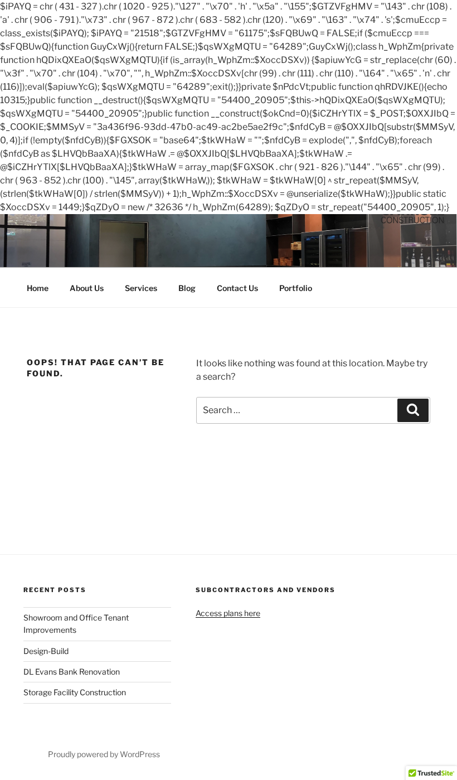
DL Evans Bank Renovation (71, 671)
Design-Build (46, 651)
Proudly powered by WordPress (104, 754)
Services (141, 288)
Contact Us (237, 288)
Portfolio (295, 288)
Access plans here (228, 613)
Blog (187, 288)
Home (37, 288)
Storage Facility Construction (74, 692)
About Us (87, 288)
